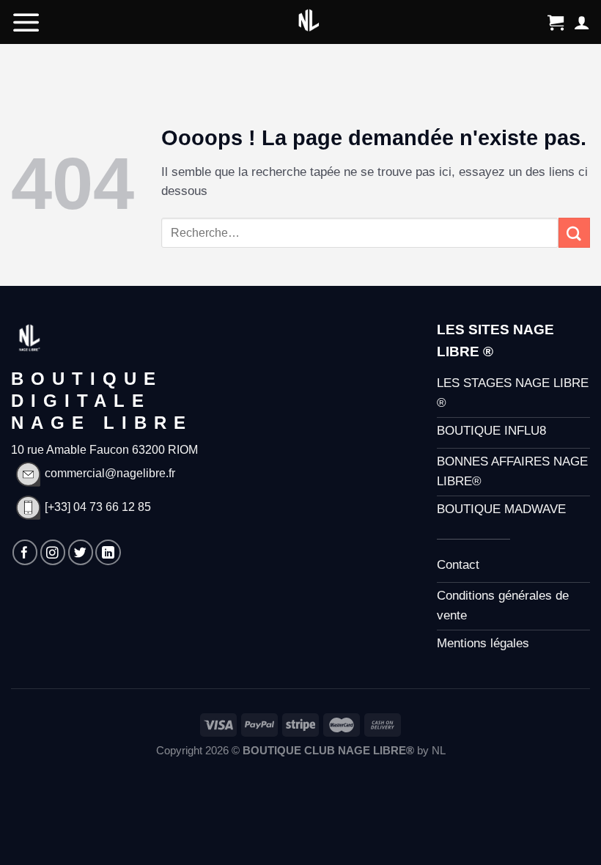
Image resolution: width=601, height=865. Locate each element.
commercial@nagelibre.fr (110, 473)
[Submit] (574, 233)
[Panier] (555, 22)
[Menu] (26, 22)
